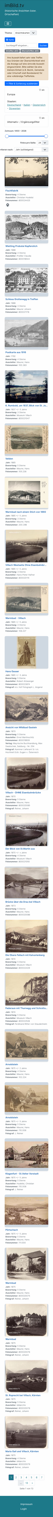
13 (26, 1482)
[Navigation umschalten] (8, 23)
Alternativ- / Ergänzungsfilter (23, 122)
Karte (11, 39)
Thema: (8, 33)
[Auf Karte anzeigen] (7, 205)
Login (23, 1508)
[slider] (7, 136)
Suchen (43, 45)
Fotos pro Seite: (28, 142)
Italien (27, 104)
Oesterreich (39, 104)
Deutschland (14, 104)
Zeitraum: (15, 131)
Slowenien (14, 108)
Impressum (26, 1504)
